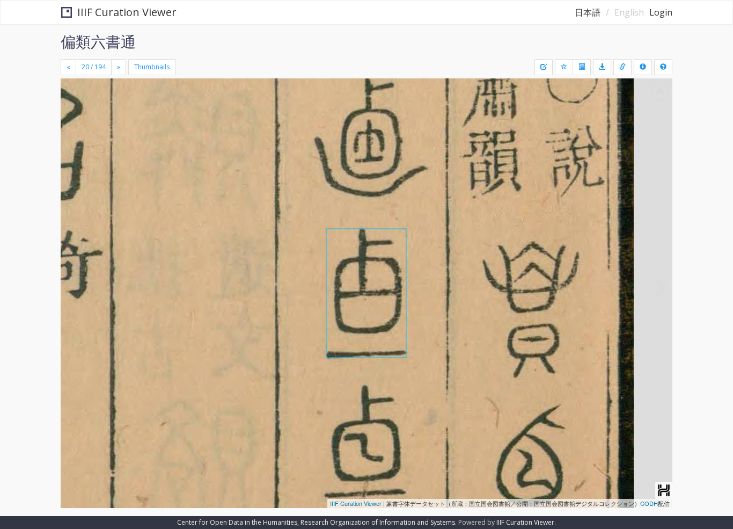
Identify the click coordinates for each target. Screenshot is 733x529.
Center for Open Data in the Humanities (237, 522)
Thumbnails (152, 66)
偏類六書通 (98, 41)
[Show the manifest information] (643, 67)
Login (660, 12)
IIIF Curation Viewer (127, 12)
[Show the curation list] (582, 67)
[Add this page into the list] (564, 67)
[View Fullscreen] (73, 124)
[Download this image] (602, 67)
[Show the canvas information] (622, 67)
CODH (649, 503)
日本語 (587, 12)
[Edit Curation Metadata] (543, 67)
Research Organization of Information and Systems (377, 522)
